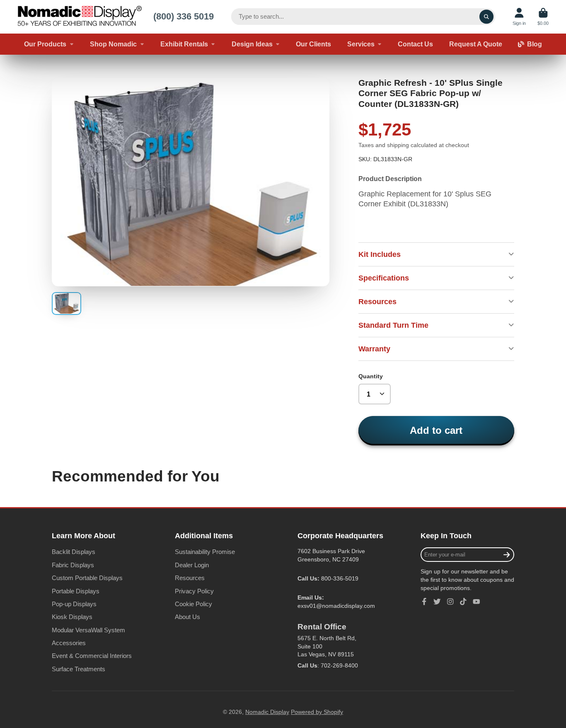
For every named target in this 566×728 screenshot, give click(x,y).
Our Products (45, 44)
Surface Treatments (78, 668)
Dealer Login (192, 564)
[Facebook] (424, 601)
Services (361, 44)
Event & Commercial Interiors (92, 655)
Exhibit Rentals (184, 44)
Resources (190, 577)
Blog (534, 44)
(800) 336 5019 (183, 16)
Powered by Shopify (317, 712)
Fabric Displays (73, 564)
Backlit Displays (73, 551)
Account (519, 17)
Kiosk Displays (72, 616)
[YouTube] (476, 601)
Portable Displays (75, 591)
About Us (187, 616)
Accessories (69, 642)
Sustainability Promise (205, 551)
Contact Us (415, 44)
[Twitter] (437, 601)
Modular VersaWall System (88, 630)
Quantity (370, 376)
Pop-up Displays (74, 603)
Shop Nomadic (113, 44)
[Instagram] (450, 601)
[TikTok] (463, 601)
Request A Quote (475, 44)
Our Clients (313, 44)
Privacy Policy (194, 591)
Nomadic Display (267, 712)
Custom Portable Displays (87, 577)
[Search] (486, 17)
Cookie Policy (193, 603)
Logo (79, 17)
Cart (543, 17)
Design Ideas (252, 44)
